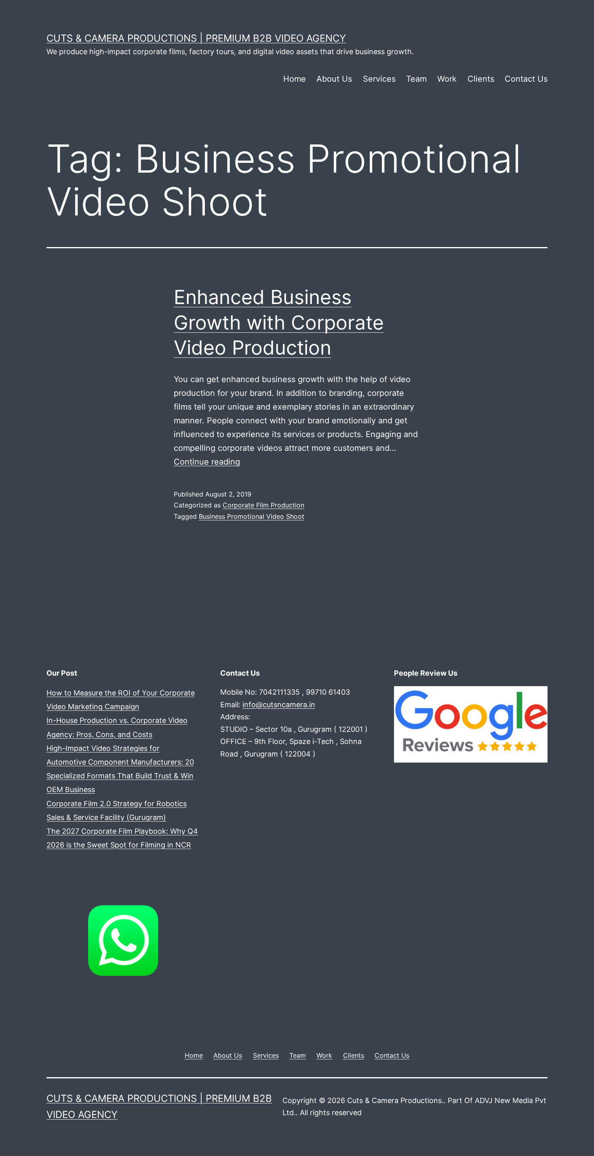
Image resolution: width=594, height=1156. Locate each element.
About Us (334, 79)
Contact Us (526, 79)
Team (416, 79)
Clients (481, 79)
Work (447, 79)
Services (379, 79)
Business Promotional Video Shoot (251, 516)
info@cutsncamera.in (278, 704)
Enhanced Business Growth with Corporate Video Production (279, 322)
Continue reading (207, 462)
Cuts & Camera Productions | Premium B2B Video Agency (196, 38)
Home (294, 79)
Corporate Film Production (263, 505)
